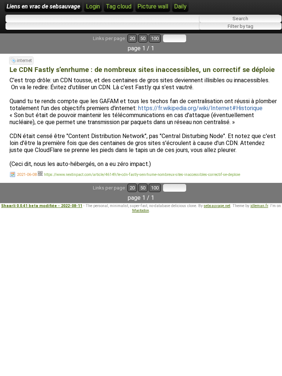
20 (132, 38)
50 (142, 38)
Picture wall (152, 6)
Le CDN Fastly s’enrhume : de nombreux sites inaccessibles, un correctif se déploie (142, 70)
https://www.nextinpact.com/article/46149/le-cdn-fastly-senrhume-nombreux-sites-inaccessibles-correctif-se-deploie (142, 174)
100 (155, 38)
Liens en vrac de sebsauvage (43, 6)
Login (93, 6)
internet (24, 60)
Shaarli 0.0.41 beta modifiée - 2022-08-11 (41, 205)
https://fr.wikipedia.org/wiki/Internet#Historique (200, 108)
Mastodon (140, 210)
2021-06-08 (27, 174)
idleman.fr (259, 205)
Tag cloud (118, 6)
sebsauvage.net (217, 205)
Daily (180, 6)
